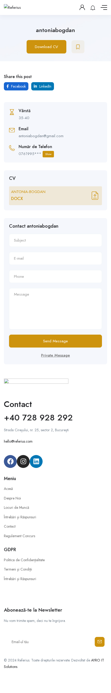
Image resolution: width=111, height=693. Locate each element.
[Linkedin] (36, 461)
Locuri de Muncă (16, 507)
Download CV (46, 47)
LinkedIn (44, 86)
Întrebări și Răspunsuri (20, 517)
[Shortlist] (78, 46)
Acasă (8, 488)
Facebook (18, 86)
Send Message (55, 341)
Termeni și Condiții (18, 569)
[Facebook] (10, 461)
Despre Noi (12, 498)
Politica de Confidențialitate (24, 560)
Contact (9, 526)
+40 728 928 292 (38, 418)
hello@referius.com (18, 441)
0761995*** (35, 154)
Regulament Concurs (19, 535)
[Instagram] (23, 461)
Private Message (55, 355)
